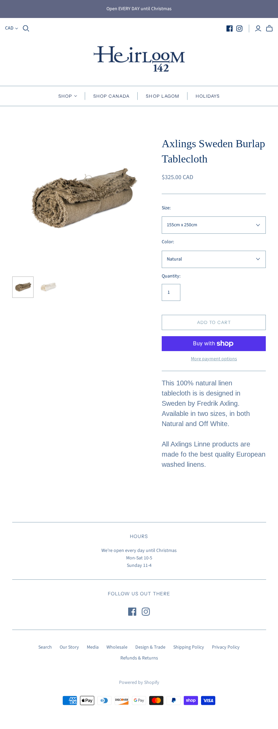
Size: (166, 208)
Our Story (69, 647)
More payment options (214, 359)
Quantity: (171, 276)
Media (93, 647)
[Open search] (26, 28)
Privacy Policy (226, 647)
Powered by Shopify (139, 682)
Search (45, 647)
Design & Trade (150, 647)
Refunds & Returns (139, 658)
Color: (168, 242)
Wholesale (116, 647)
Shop (65, 96)
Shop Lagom (162, 96)
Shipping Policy (188, 647)
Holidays (208, 96)
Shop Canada (111, 96)
